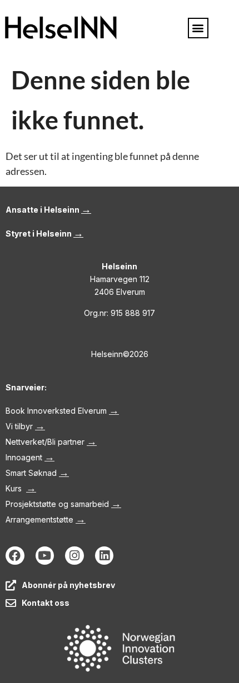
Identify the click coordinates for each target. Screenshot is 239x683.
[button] (198, 28)
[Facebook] (15, 555)
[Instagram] (74, 555)
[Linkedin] (104, 555)
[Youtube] (45, 555)
